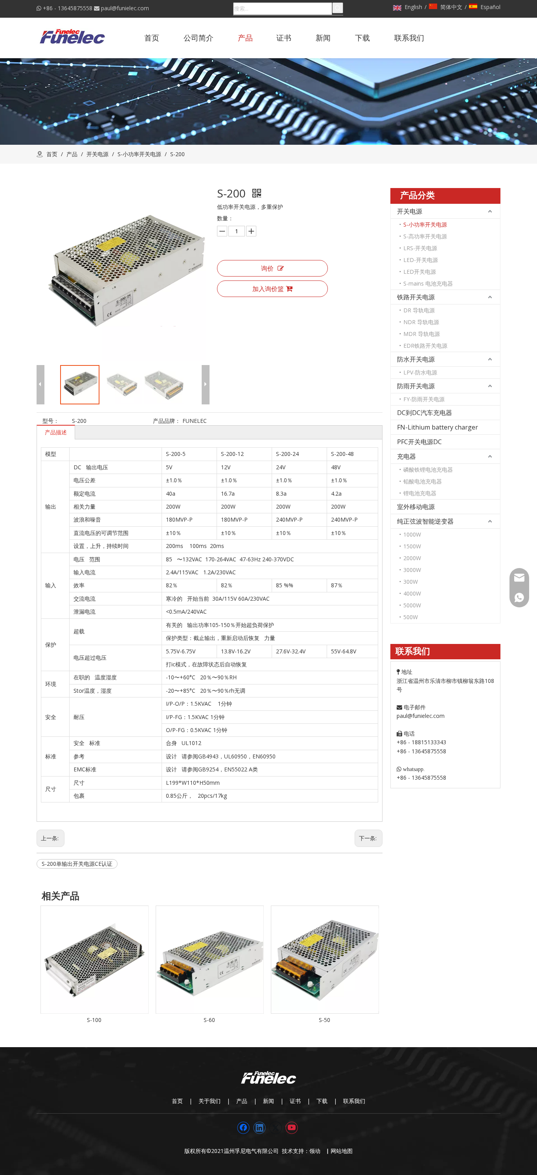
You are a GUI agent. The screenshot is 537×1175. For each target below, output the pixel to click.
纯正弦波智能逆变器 (425, 521)
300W (410, 581)
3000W (412, 570)
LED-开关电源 (420, 260)
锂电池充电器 (419, 493)
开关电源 (409, 211)
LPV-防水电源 (420, 372)
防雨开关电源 (416, 386)
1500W (412, 546)
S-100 (94, 1020)
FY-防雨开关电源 (424, 399)
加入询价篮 (268, 288)
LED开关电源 (419, 271)
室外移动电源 (416, 506)
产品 (241, 1101)
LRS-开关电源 (420, 248)
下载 (321, 1101)
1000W (412, 534)
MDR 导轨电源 (421, 334)
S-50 (324, 1020)
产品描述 (56, 432)
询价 (267, 268)
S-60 (209, 1020)
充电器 (406, 456)
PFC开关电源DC (419, 441)
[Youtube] (291, 1128)
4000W (412, 593)
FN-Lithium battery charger (437, 427)
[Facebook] (243, 1128)
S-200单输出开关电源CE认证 (77, 863)
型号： (50, 420)
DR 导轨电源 (419, 310)
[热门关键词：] (337, 7)
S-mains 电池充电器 (428, 283)
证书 (295, 1101)
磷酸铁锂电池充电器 (428, 469)
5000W (412, 605)
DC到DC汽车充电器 (424, 412)
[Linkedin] (259, 1128)
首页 (177, 1101)
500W (410, 617)
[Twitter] (275, 1128)
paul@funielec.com (125, 8)
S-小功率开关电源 (425, 224)
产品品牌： (166, 420)
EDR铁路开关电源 (425, 345)
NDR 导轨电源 (421, 322)
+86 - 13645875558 (67, 8)
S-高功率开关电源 (425, 236)
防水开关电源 (416, 359)
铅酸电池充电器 (422, 481)
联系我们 (354, 1101)
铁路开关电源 (416, 297)
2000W (412, 558)
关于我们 (210, 1101)
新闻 (268, 1101)
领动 (316, 1151)
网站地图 (342, 1151)
